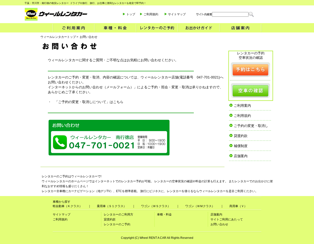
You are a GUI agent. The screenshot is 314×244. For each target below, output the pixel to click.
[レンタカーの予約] (250, 69)
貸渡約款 (241, 136)
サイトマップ (177, 14)
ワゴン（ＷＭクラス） (200, 206)
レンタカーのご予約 (117, 224)
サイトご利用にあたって (226, 219)
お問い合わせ (219, 224)
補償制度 (241, 146)
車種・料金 (164, 214)
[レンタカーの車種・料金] (115, 27)
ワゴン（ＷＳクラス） (155, 206)
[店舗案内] (240, 27)
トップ (130, 14)
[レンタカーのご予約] (157, 27)
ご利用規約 (151, 14)
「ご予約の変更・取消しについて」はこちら (89, 102)
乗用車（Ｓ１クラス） (111, 206)
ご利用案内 (242, 105)
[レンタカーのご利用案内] (73, 27)
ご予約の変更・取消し (251, 126)
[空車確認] (250, 90)
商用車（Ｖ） (238, 206)
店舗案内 (241, 156)
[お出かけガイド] (198, 27)
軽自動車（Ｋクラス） (67, 206)
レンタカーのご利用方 (118, 214)
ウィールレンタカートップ (58, 37)
